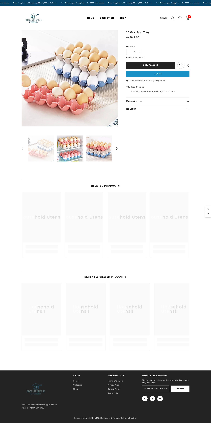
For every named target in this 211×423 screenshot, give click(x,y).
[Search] (172, 18)
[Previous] (22, 148)
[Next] (117, 148)
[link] (42, 246)
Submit (180, 388)
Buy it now (158, 74)
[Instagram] (152, 398)
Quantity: (130, 46)
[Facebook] (145, 398)
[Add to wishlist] (180, 65)
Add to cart (150, 65)
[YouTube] (160, 398)
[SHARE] (186, 65)
